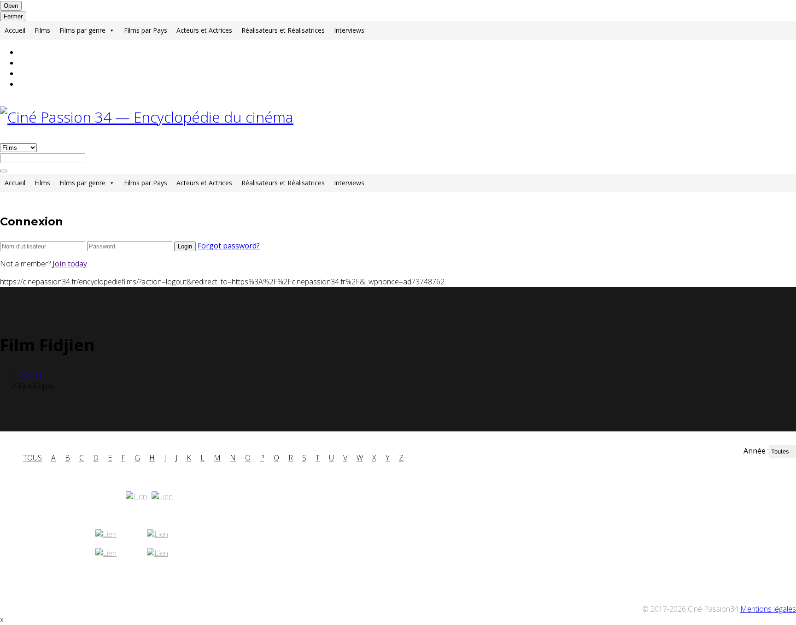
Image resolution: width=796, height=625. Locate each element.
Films (42, 30)
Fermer (13, 16)
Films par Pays (145, 30)
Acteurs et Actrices (204, 30)
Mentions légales (768, 609)
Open (11, 5)
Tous (32, 458)
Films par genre (82, 30)
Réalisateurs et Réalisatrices (283, 30)
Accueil (15, 30)
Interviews (349, 30)
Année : (756, 451)
